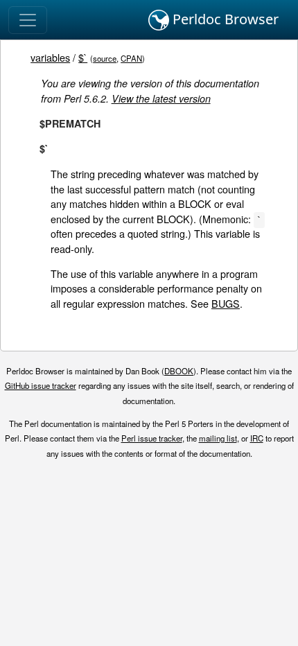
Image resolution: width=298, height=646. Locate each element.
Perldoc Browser (224, 19)
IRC (256, 438)
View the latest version (161, 98)
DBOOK (178, 370)
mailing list (218, 438)
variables (50, 57)
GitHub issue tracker (40, 385)
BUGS (225, 303)
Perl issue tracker (151, 438)
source (104, 58)
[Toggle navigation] (27, 20)
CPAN (131, 58)
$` (82, 57)
